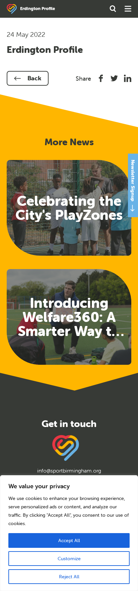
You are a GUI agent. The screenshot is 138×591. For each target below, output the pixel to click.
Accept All (69, 540)
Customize (69, 559)
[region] (69, 533)
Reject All (69, 577)
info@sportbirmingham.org (69, 470)
